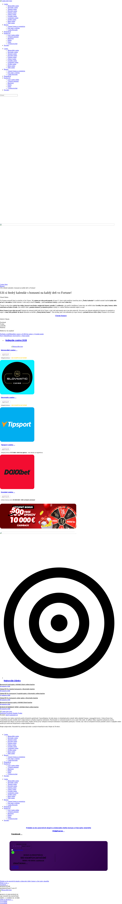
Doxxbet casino (12, 11)
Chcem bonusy (61, 316)
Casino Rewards (13, 30)
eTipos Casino (12, 14)
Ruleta (10, 40)
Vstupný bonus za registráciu (16, 26)
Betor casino (11, 21)
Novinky (6, 45)
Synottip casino (12, 16)
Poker (9, 42)
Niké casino (11, 23)
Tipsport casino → (8, 445)
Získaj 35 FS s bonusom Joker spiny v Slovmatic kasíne (19, 698)
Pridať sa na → (59, 831)
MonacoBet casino (13, 6)
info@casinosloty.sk (12, 715)
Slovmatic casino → (8, 397)
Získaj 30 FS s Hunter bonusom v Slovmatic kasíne (17, 689)
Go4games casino (13, 18)
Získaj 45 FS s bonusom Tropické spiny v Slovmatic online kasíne (22, 693)
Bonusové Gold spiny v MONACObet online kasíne (17, 684)
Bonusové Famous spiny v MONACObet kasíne (16, 702)
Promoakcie (7, 31)
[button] (61, 322)
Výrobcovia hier (12, 43)
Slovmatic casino (13, 7)
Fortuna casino (12, 12)
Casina (6, 4)
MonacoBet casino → (9, 350)
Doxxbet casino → (8, 492)
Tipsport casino (12, 9)
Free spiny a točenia (14, 28)
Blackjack (11, 38)
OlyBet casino (12, 19)
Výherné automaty (13, 37)
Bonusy (6, 25)
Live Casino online (13, 35)
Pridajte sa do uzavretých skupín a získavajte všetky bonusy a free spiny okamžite (58, 828)
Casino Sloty (4, 284)
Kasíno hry (7, 33)
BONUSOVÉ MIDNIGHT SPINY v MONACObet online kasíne (19, 707)
